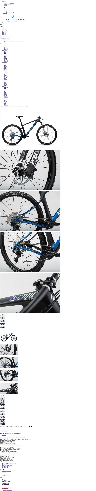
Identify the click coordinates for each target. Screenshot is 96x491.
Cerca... (2, 38)
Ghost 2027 (4, 34)
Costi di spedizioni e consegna (7, 464)
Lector (5, 47)
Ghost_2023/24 (4, 30)
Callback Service (5, 467)
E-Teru (5, 59)
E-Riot (5, 57)
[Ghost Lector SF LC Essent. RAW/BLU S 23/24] (9, 380)
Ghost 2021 (4, 45)
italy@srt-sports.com (5, 484)
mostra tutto (6, 49)
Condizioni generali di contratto (7, 465)
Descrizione (4, 435)
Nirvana (5, 77)
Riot (5, 46)
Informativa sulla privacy (6, 466)
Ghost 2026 (4, 32)
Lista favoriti (4, 13)
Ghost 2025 (4, 31)
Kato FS (5, 79)
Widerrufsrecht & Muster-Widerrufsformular (9, 463)
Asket (5, 81)
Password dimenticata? (10, 12)
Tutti (3, 28)
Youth (5, 91)
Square (5, 55)
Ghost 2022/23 (4, 29)
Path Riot (5, 67)
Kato (5, 78)
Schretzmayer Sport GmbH (7, 490)
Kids (5, 56)
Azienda (3, 462)
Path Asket (6, 71)
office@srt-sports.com (5, 475)
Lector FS (6, 48)
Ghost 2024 (4, 33)
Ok (0, 43)
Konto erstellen (8, 11)
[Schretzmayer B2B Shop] (12, 21)
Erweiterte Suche (6, 38)
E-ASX (5, 58)
